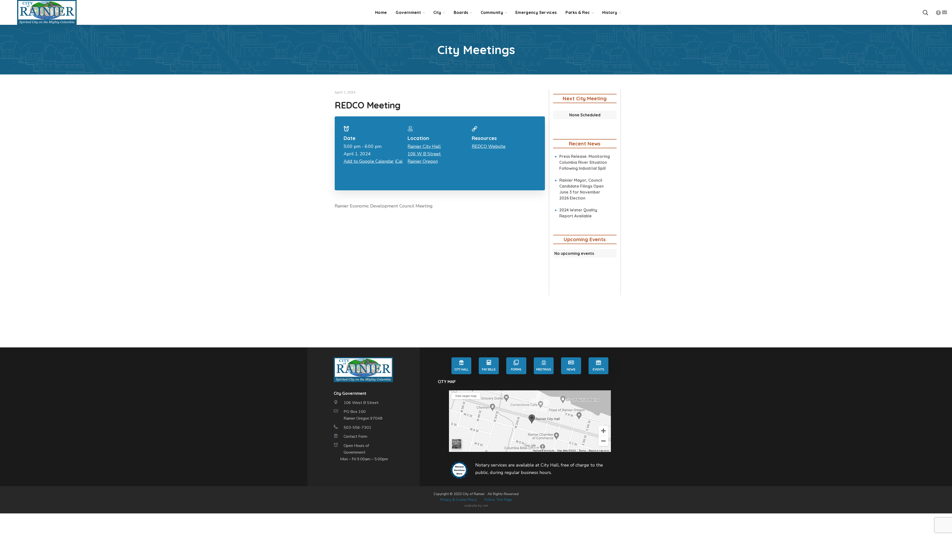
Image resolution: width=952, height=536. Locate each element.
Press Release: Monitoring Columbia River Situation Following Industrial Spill (584, 162)
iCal (399, 161)
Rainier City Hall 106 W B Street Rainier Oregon (424, 153)
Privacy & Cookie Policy (458, 499)
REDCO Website (489, 146)
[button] (925, 12)
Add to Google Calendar (369, 161)
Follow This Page (498, 499)
